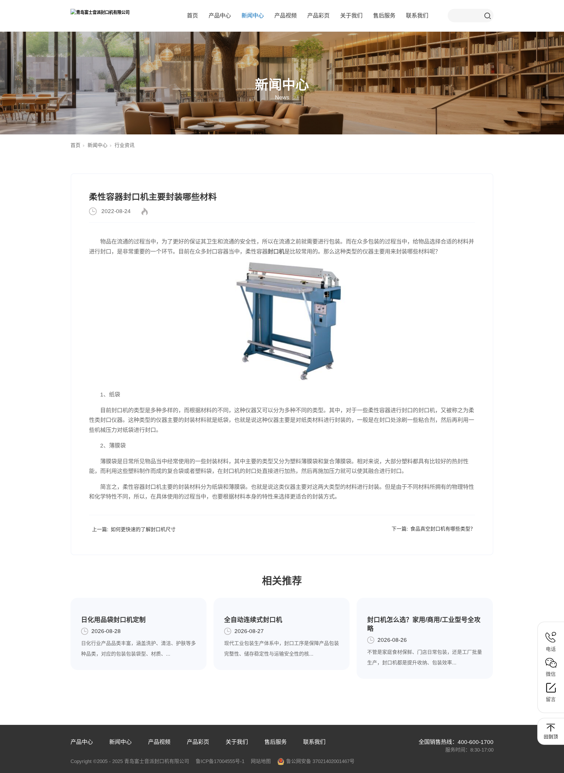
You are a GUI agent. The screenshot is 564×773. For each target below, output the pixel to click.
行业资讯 (125, 145)
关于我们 (351, 16)
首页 (192, 16)
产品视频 (285, 16)
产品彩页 (318, 16)
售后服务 (384, 16)
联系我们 (417, 16)
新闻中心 (252, 16)
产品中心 (220, 16)
